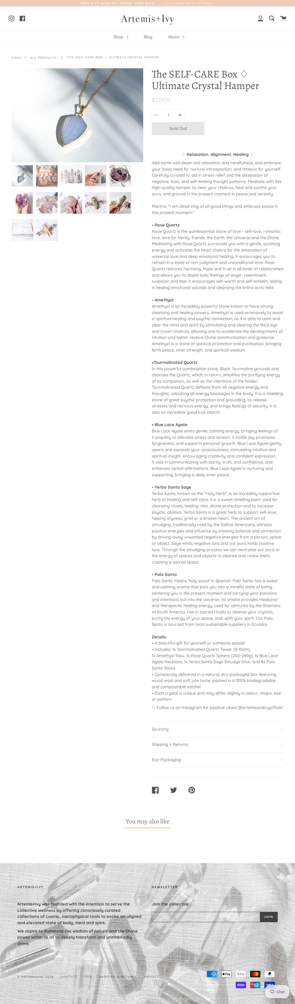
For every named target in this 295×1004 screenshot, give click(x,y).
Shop (119, 36)
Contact (69, 976)
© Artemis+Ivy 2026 (35, 976)
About (174, 36)
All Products (43, 57)
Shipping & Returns (118, 976)
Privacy (151, 976)
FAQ (88, 976)
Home (17, 57)
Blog (148, 36)
